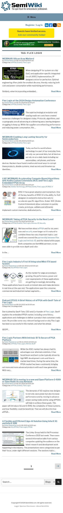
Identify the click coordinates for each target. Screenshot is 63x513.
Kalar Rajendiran (10, 266)
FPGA (30, 427)
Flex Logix (27, 62)
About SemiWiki (42, 506)
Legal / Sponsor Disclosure (24, 506)
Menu (33, 17)
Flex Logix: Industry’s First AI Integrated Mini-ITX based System (29, 262)
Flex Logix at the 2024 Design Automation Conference (29, 100)
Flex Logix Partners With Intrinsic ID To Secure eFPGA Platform (28, 338)
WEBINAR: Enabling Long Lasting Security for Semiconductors (24, 138)
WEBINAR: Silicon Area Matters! (18, 58)
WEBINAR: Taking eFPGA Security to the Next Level (27, 219)
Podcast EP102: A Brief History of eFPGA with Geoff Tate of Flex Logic (31, 301)
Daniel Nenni (9, 61)
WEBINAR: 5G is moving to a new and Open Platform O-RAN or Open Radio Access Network (31, 380)
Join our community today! (31, 35)
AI (12, 268)
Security (43, 223)
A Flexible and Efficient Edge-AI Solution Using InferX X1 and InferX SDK (29, 422)
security (29, 231)
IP (46, 187)
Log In (39, 25)
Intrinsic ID (35, 223)
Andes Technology (18, 187)
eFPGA (14, 62)
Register (30, 25)
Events (19, 62)
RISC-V (50, 187)
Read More (56, 91)
